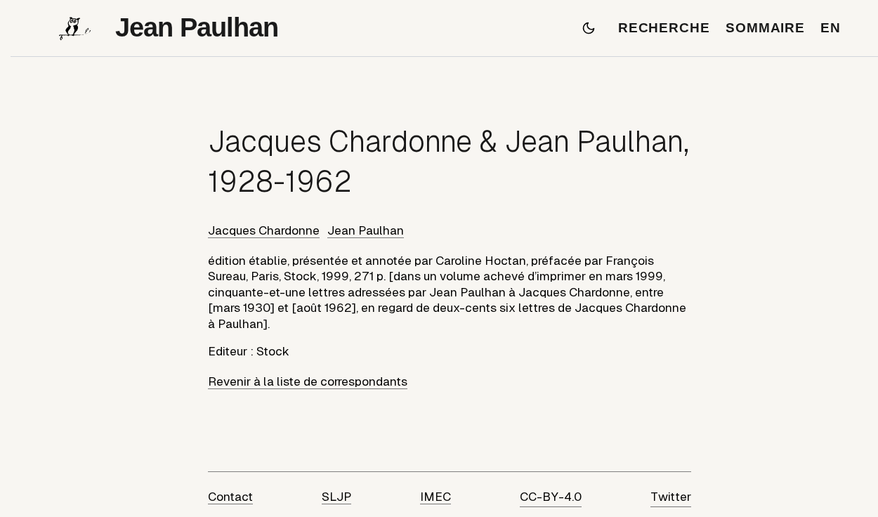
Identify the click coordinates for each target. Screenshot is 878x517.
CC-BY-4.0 (551, 497)
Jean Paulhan (365, 230)
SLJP (336, 497)
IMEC (435, 497)
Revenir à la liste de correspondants (307, 381)
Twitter (670, 497)
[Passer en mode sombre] (589, 28)
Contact (230, 497)
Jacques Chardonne (264, 230)
